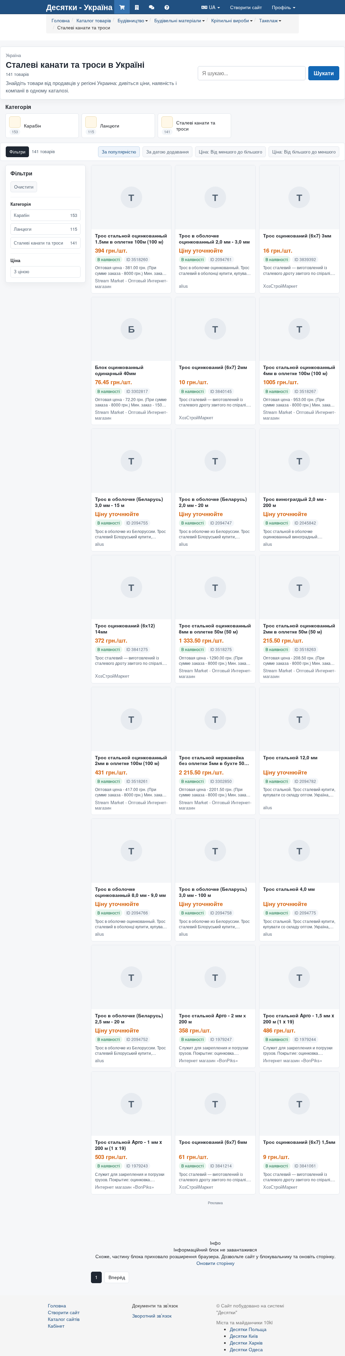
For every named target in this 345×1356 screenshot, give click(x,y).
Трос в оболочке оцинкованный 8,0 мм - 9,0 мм (130, 892)
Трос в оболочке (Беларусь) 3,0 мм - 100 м (213, 892)
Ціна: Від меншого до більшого (230, 151)
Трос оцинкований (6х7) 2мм (213, 367)
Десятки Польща (248, 1329)
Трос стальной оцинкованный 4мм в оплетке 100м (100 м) (299, 370)
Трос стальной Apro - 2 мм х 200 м (212, 1019)
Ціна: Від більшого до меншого (304, 151)
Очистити (23, 186)
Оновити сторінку (215, 1263)
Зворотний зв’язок (151, 1315)
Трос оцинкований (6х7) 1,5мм (299, 1142)
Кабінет (56, 1325)
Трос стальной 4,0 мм (289, 889)
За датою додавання (167, 151)
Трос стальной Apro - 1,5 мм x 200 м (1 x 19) (298, 1019)
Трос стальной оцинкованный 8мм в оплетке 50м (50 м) (215, 629)
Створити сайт (246, 7)
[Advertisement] (215, 1222)
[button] (210, 7)
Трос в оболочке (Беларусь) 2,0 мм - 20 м (213, 502)
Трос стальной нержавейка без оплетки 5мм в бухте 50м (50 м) (213, 761)
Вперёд (116, 1277)
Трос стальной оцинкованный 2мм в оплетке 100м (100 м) (131, 761)
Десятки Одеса (246, 1349)
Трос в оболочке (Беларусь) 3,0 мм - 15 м (129, 502)
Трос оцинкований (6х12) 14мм (125, 629)
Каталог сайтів (64, 1319)
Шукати (324, 73)
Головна (57, 1305)
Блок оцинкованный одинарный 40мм (119, 370)
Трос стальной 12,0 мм (290, 758)
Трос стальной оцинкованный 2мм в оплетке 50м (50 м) (299, 629)
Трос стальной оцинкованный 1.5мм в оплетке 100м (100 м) (131, 239)
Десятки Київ (244, 1335)
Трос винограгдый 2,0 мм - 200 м (294, 502)
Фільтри (17, 151)
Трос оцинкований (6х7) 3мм (297, 236)
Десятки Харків (246, 1342)
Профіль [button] (282, 7)
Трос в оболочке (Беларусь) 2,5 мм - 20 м (129, 1019)
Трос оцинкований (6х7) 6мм (213, 1142)
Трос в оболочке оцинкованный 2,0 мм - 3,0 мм (214, 239)
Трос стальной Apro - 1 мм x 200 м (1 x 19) (128, 1145)
